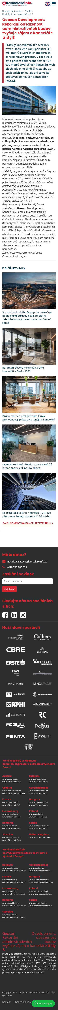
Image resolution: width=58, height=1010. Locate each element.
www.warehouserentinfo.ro (14, 905)
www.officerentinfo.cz (38, 793)
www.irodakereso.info (38, 802)
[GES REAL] (42, 649)
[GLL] (42, 673)
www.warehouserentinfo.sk (14, 917)
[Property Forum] (42, 694)
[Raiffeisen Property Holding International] (15, 704)
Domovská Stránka (11, 11)
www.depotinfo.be (10, 868)
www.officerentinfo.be (38, 781)
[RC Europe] (42, 714)
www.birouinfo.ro (9, 825)
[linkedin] (15, 613)
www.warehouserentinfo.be (14, 870)
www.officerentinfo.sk (11, 840)
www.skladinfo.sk (9, 914)
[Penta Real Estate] (15, 736)
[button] (53, 4)
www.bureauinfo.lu (10, 814)
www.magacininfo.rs (38, 903)
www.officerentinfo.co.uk (39, 837)
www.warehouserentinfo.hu (41, 882)
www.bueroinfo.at (9, 779)
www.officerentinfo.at (11, 781)
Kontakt (6, 1002)
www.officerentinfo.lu (11, 816)
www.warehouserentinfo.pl (40, 894)
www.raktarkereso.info (39, 879)
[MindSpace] (42, 683)
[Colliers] (42, 636)
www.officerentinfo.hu (38, 805)
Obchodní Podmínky (24, 1002)
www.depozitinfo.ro (10, 903)
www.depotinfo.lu (9, 891)
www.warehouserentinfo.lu (13, 894)
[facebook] (6, 613)
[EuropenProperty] (42, 705)
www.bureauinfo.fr (10, 802)
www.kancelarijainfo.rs (39, 825)
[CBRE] (15, 648)
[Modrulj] (15, 725)
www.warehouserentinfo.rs (40, 905)
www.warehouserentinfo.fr (13, 882)
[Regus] (42, 725)
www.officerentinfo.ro (11, 828)
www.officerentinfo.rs (38, 828)
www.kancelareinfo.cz (38, 790)
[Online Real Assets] (29, 747)
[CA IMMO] (15, 714)
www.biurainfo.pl (36, 814)
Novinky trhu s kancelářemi (16, 14)
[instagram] (24, 613)
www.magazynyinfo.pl (38, 891)
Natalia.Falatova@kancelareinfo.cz (27, 561)
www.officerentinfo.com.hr (13, 793)
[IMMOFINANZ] (15, 683)
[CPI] (15, 672)
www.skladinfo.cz (36, 868)
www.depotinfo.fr (9, 879)
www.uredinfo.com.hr (11, 790)
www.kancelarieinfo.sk (11, 837)
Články (28, 11)
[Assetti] (42, 736)
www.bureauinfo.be (37, 779)
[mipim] (15, 636)
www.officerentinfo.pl (38, 816)
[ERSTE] (15, 661)
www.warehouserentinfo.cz (40, 870)
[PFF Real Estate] (15, 695)
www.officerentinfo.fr (11, 805)
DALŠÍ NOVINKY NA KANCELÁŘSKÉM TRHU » (27, 523)
